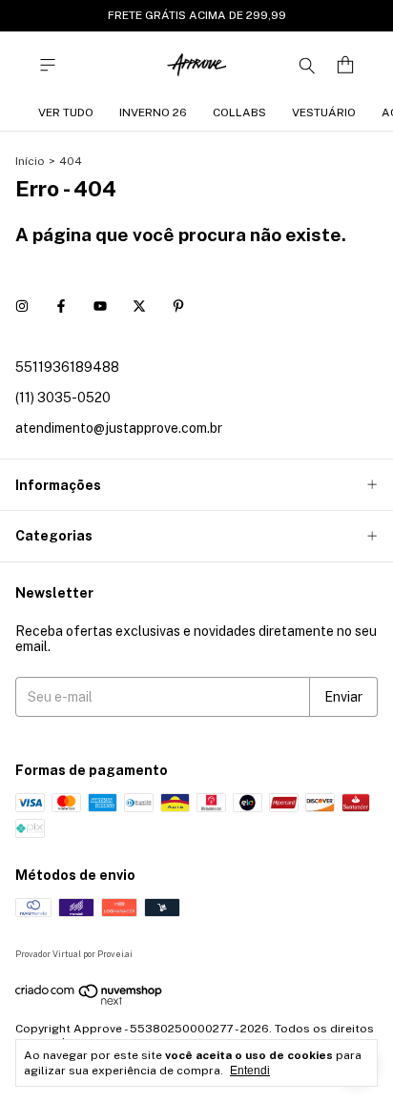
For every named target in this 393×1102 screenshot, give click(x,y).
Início (30, 161)
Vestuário (324, 112)
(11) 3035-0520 (63, 397)
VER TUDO (65, 112)
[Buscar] (307, 64)
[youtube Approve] (100, 306)
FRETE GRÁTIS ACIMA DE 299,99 (197, 15)
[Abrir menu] (47, 65)
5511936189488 (67, 367)
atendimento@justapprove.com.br (118, 428)
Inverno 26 (153, 112)
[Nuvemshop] (89, 1002)
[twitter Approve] (139, 306)
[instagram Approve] (22, 306)
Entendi (250, 1070)
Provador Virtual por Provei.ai (74, 954)
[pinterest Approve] (178, 306)
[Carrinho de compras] (345, 65)
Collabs (239, 112)
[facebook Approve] (61, 306)
